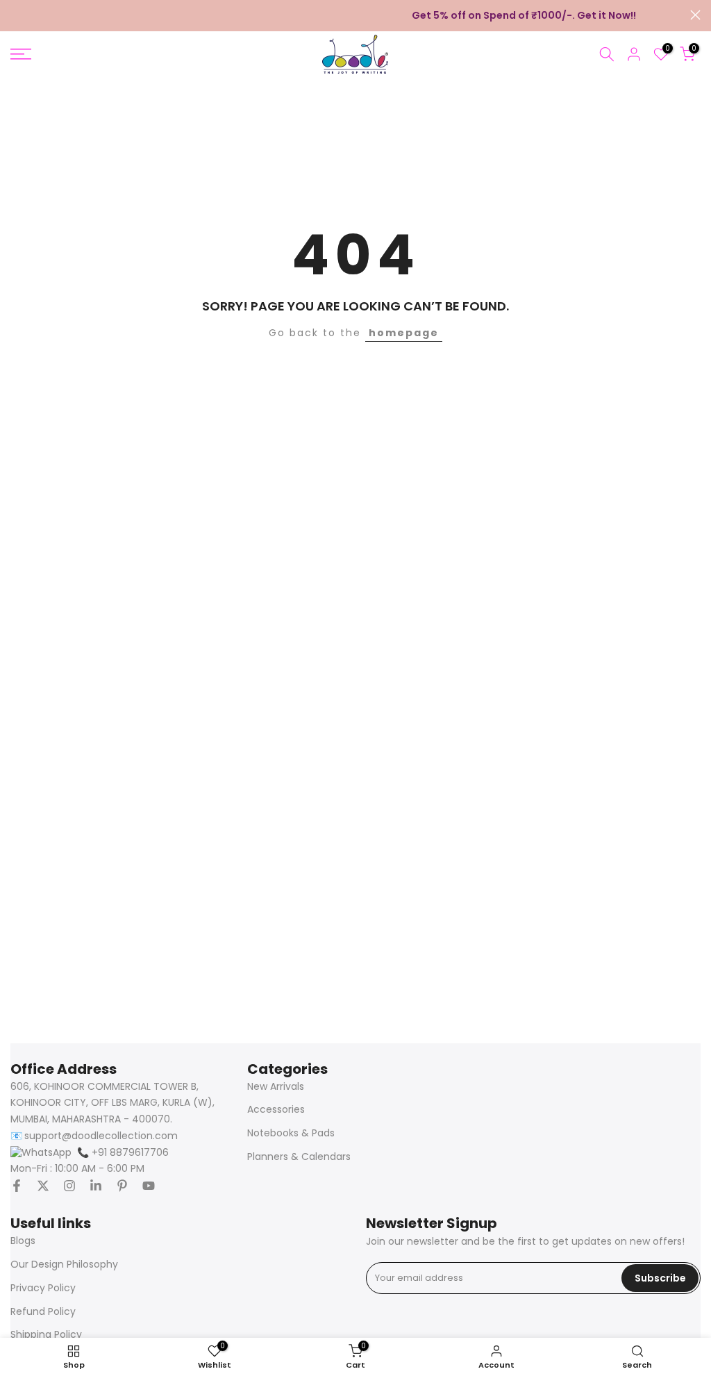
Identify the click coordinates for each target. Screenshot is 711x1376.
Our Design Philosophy (64, 1264)
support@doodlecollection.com (101, 1136)
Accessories (276, 1109)
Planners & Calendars (299, 1156)
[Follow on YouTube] (148, 1185)
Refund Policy (43, 1311)
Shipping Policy (46, 1334)
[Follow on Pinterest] (122, 1185)
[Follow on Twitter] (43, 1185)
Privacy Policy (43, 1288)
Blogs (22, 1240)
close (15, 15)
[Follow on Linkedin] (96, 1185)
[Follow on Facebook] (16, 1185)
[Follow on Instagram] (69, 1185)
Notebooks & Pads (291, 1133)
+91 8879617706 (123, 1152)
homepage (404, 333)
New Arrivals (275, 1086)
